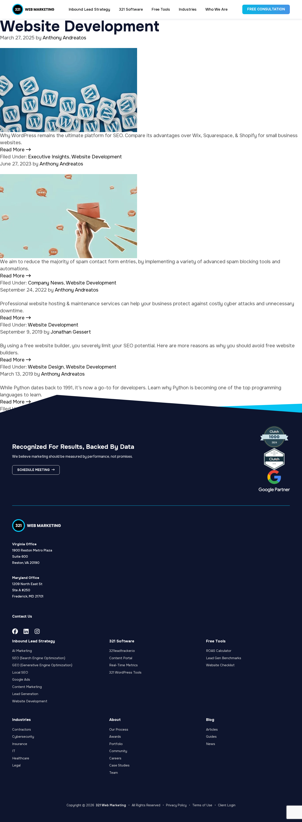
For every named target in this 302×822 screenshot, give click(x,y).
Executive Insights (48, 157)
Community (118, 751)
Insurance (19, 744)
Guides (211, 736)
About (115, 719)
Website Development (96, 157)
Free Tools (216, 641)
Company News (46, 283)
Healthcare (20, 758)
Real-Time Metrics (123, 665)
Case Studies (119, 765)
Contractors (21, 729)
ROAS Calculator (218, 651)
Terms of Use (202, 805)
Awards (115, 736)
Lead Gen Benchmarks (223, 658)
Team (113, 772)
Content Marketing (27, 687)
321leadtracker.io (122, 651)
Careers (115, 758)
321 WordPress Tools (125, 672)
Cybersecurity (23, 736)
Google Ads (21, 679)
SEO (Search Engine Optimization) (38, 658)
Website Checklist (220, 665)
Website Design (46, 367)
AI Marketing (22, 651)
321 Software (121, 641)
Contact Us (22, 616)
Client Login (226, 805)
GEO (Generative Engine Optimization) (42, 665)
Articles (212, 729)
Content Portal (120, 658)
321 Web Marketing (111, 805)
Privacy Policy (176, 805)
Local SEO (20, 672)
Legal (16, 765)
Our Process (118, 729)
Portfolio (116, 744)
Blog (210, 719)
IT (13, 751)
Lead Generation (25, 694)
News (210, 744)
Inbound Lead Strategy (33, 641)
